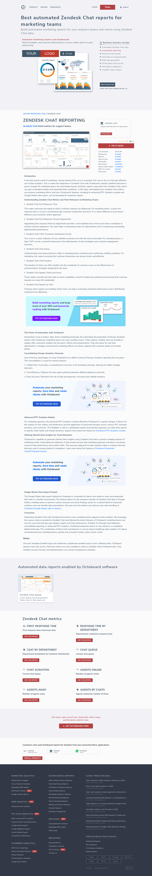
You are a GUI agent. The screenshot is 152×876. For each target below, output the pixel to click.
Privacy (89, 868)
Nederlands (127, 857)
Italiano (103, 861)
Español (103, 857)
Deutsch (115, 861)
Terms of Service (100, 868)
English (91, 857)
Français (91, 861)
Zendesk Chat (30, 126)
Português (115, 857)
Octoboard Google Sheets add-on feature (42, 508)
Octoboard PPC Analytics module (110, 430)
